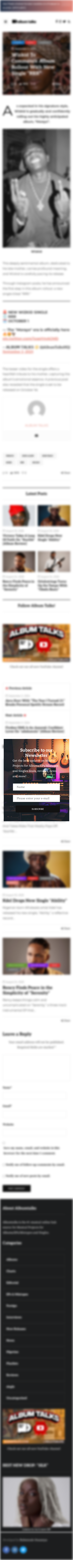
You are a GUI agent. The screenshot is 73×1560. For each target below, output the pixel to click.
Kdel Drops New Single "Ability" (50, 538)
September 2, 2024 (18, 352)
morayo (10, 456)
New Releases (16, 878)
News (31, 42)
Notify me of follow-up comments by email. (35, 1165)
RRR (22, 462)
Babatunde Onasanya (33, 1540)
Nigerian (44, 42)
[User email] (36, 436)
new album (28, 456)
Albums (18, 42)
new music (47, 456)
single (12, 882)
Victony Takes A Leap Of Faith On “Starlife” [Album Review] (19, 540)
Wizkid (36, 462)
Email (7, 1106)
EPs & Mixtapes (16, 965)
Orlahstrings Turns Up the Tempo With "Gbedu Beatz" (52, 585)
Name (7, 1088)
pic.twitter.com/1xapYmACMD (30, 338)
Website (8, 1124)
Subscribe (38, 809)
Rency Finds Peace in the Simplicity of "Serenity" (19, 585)
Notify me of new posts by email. (28, 1176)
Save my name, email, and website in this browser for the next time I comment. (32, 1150)
